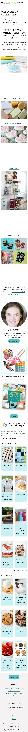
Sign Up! (7, 707)
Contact (14, 719)
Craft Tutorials (14, 123)
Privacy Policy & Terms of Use (14, 688)
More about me (13, 341)
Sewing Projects (14, 98)
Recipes (14, 168)
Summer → (23, 570)
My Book (13, 416)
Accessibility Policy (14, 696)
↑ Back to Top (14, 677)
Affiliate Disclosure (14, 691)
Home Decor (14, 235)
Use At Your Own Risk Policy (14, 693)
